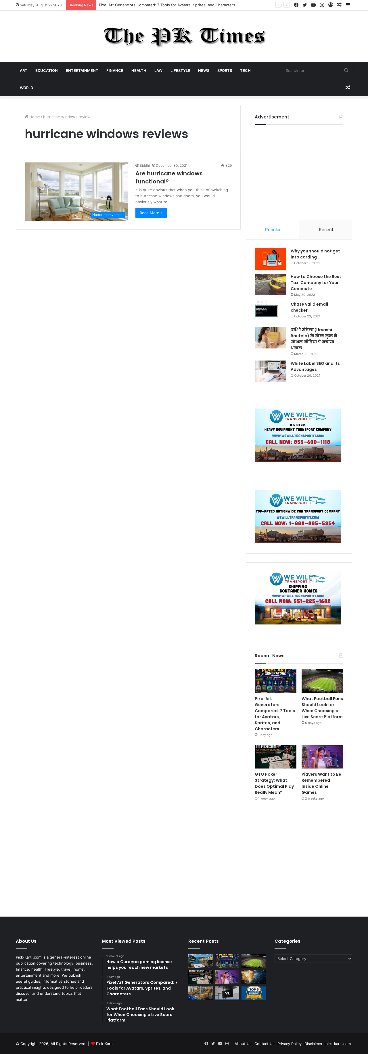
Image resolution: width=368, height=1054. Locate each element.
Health (138, 70)
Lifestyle (180, 70)
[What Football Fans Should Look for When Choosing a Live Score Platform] (322, 681)
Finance (114, 70)
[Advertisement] (299, 166)
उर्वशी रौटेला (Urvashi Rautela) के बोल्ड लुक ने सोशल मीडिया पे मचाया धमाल (314, 339)
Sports (224, 70)
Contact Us (264, 1043)
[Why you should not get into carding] (270, 259)
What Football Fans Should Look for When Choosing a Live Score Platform (322, 708)
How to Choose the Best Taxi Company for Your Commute (316, 283)
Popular (273, 229)
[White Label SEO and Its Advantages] (270, 371)
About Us (243, 1043)
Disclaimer (313, 1043)
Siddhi (145, 165)
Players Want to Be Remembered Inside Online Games (321, 783)
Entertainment (82, 70)
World (26, 87)
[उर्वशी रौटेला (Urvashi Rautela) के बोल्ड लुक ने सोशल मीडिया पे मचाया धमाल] (270, 337)
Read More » (151, 212)
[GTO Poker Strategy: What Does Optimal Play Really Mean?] (275, 757)
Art (23, 70)
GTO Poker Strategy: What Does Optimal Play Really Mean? (274, 783)
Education (46, 70)
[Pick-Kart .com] (184, 36)
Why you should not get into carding (315, 254)
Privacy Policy (289, 1043)
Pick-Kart (104, 1043)
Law (158, 70)
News (203, 70)
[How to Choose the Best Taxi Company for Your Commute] (270, 284)
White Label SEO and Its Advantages (315, 366)
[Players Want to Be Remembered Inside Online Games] (322, 757)
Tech (245, 70)
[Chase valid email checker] (270, 312)
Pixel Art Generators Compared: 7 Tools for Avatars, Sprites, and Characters (167, 5)
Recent (326, 229)
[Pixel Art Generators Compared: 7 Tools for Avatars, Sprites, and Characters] (275, 681)
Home (34, 116)
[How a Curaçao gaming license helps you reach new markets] (200, 961)
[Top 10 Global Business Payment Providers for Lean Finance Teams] (253, 977)
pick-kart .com (338, 1043)
